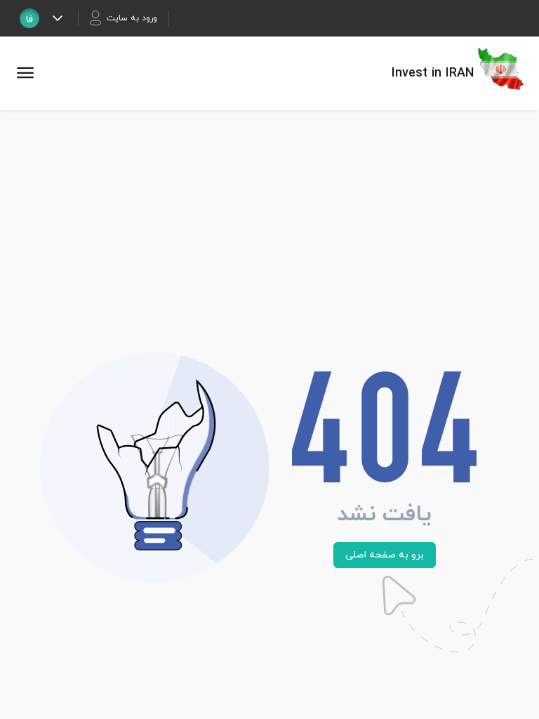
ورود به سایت (132, 18)
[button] (57, 18)
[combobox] (29, 18)
